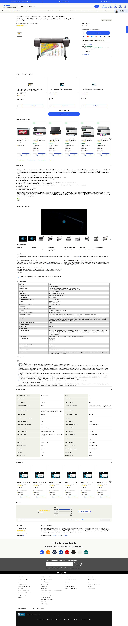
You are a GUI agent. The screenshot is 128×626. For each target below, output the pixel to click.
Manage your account (22, 584)
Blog (89, 581)
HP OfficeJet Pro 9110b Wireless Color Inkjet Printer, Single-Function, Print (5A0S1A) (39, 140)
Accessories (42, 160)
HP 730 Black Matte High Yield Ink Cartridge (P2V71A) (93, 89)
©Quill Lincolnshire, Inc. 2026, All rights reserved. (35, 614)
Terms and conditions (57, 567)
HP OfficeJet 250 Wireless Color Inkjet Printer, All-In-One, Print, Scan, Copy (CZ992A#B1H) (55, 140)
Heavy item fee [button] (89, 40)
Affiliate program (45, 603)
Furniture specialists (45, 597)
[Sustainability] (19, 199)
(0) (71, 507)
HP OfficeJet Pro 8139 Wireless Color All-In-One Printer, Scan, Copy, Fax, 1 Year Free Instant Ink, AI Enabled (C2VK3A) (103, 140)
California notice (58, 619)
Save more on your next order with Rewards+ (21, 1)
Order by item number (70, 586)
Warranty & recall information (24, 592)
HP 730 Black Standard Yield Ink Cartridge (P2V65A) (23, 483)
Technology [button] (104, 10)
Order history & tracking (23, 579)
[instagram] (58, 573)
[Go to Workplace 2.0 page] (86, 552)
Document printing (45, 592)
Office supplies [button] (62, 10)
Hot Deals (21, 10)
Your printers (67, 584)
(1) (71, 509)
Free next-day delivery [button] (102, 151)
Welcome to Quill (92, 579)
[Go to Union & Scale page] (80, 552)
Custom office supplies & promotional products (51, 590)
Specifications (31, 160)
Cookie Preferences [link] (68, 619)
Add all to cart (64, 114)
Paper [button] (97, 10)
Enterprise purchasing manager (48, 595)
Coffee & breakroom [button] (73, 10)
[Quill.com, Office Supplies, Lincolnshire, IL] (21, 614)
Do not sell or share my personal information (82, 619)
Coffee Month (34, 10)
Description (20, 160)
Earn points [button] (106, 20)
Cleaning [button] (83, 10)
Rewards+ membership (46, 579)
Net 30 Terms (44, 588)
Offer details (36, 148)
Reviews (51, 160)
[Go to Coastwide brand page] (48, 552)
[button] (96, 6)
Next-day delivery (100, 40)
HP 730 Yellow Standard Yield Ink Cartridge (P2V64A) (87, 483)
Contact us (20, 597)
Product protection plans (46, 599)
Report (66, 535)
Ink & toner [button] (90, 10)
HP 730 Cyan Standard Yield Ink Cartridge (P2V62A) (60, 89)
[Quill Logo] (6, 5)
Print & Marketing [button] (51, 10)
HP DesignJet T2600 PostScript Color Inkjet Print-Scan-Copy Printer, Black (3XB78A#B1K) (29, 90)
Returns (19, 581)
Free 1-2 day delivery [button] (70, 151)
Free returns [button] (87, 51)
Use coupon (78, 563)
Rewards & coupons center (71, 588)
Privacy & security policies (23, 595)
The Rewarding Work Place (94, 584)
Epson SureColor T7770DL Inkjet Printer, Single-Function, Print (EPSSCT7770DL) (23, 140)
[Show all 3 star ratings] (64, 511)
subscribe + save (42, 10)
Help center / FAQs (22, 588)
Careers (89, 586)
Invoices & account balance (24, 586)
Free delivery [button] (36, 151)
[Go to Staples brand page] (67, 552)
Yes (55, 535)
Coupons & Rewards (13, 10)
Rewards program (45, 581)
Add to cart (98, 33)
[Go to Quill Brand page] (42, 552)
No (60, 535)
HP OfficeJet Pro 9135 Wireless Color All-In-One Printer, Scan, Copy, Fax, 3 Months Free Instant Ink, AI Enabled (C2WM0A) (87, 140)
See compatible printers (22, 490)
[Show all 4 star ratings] (64, 509)
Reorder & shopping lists (70, 579)
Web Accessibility (92, 588)
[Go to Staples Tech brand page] (73, 552)
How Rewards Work (64, 1)
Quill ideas (43, 601)
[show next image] (110, 222)
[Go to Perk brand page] (61, 552)
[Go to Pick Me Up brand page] (54, 552)
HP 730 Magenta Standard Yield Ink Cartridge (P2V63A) (71, 483)
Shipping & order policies (23, 590)
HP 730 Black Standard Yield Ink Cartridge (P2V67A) (39, 483)
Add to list (86, 54)
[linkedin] (62, 573)
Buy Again (27, 10)
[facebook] (65, 573)
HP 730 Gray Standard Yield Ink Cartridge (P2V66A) (103, 483)
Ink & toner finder (68, 581)
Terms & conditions (41, 619)
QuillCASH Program (45, 584)
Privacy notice (50, 619)
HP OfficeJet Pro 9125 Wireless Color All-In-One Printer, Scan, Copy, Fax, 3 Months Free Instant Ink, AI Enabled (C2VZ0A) (71, 140)
